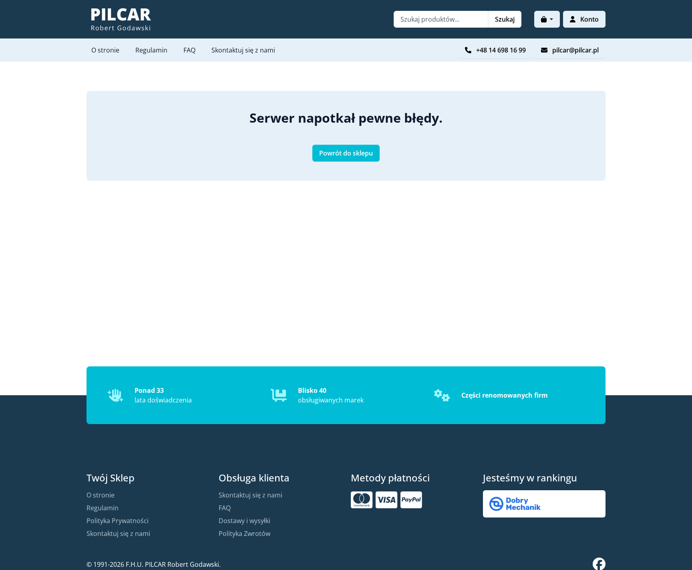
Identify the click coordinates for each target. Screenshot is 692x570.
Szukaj (505, 19)
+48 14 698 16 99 (500, 50)
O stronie (105, 50)
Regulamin (151, 50)
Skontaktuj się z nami (243, 50)
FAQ (189, 50)
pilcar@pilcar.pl (575, 50)
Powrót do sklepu (346, 153)
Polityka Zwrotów (244, 533)
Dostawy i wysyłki (244, 520)
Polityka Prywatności (117, 520)
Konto (589, 19)
